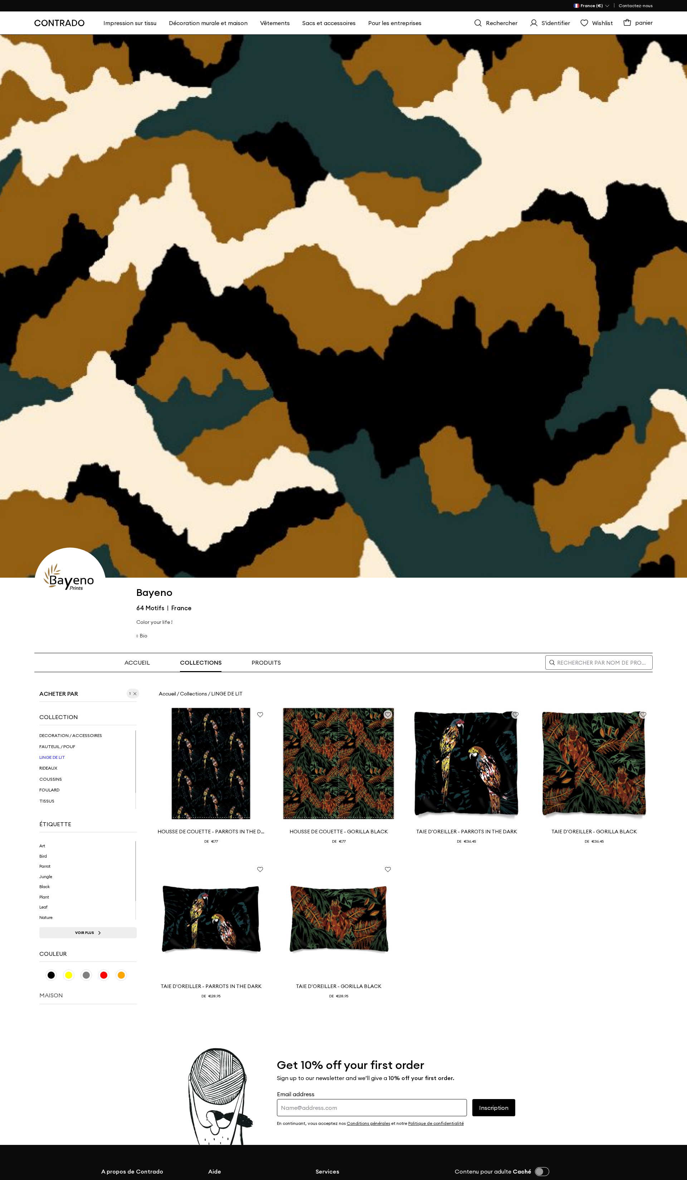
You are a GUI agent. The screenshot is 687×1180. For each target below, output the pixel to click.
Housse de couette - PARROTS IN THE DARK (210, 831)
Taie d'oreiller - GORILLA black (594, 831)
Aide (214, 1171)
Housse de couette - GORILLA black (338, 831)
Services (327, 1171)
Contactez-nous (636, 5)
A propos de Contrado (132, 1171)
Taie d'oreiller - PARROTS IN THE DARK (466, 831)
